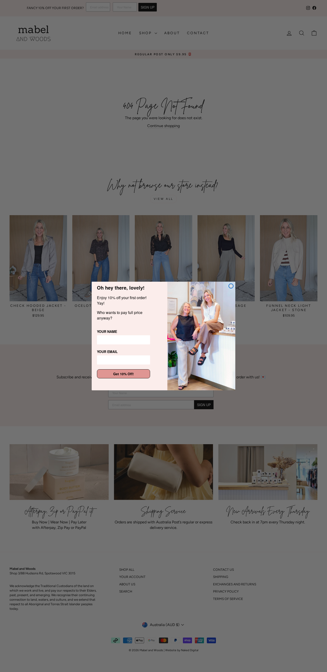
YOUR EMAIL (107, 351)
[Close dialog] (231, 286)
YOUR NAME (107, 331)
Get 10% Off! (123, 373)
